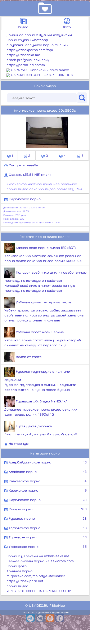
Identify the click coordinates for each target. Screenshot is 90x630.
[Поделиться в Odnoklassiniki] (50, 618)
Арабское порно (47, 471)
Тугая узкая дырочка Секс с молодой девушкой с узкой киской (40, 430)
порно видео (17, 586)
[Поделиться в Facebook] (59, 618)
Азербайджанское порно (47, 462)
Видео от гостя (28, 357)
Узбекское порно (47, 546)
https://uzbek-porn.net (24, 581)
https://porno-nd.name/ (25, 65)
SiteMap (58, 605)
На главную (18, 443)
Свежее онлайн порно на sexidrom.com (40, 561)
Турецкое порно (47, 537)
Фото (67, 27)
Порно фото (16, 566)
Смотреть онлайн (23, 165)
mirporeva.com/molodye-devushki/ (35, 576)
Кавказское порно (47, 481)
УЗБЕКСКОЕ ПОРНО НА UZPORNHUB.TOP (38, 591)
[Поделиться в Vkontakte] (40, 618)
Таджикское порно (47, 528)
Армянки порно (19, 571)
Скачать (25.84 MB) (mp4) (29, 174)
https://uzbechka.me (23, 55)
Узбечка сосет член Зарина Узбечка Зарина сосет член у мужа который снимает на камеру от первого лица (42, 338)
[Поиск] (82, 97)
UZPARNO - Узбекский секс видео (40, 70)
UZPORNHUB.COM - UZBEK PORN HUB (42, 75)
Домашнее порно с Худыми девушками (39, 35)
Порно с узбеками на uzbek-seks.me (37, 556)
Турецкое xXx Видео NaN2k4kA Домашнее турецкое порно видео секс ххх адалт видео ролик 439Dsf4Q (40, 407)
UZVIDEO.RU (39, 605)
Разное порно (47, 509)
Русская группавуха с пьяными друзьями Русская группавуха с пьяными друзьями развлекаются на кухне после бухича (40, 380)
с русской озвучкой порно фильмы (37, 45)
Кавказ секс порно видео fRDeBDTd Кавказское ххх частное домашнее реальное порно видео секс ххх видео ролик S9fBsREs (43, 254)
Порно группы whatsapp (27, 40)
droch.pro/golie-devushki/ (27, 60)
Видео (23, 27)
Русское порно (47, 518)
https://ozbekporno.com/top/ (29, 50)
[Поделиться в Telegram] (30, 618)
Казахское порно (47, 490)
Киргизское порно (24, 199)
